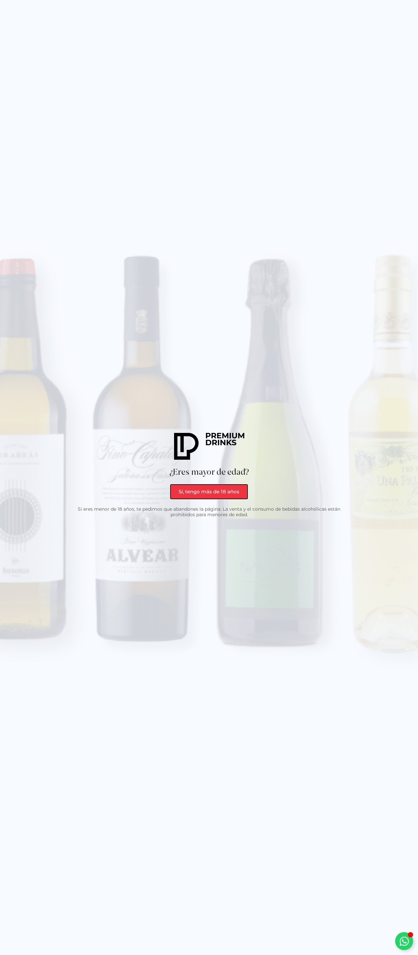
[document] (209, 477)
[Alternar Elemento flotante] (404, 941)
